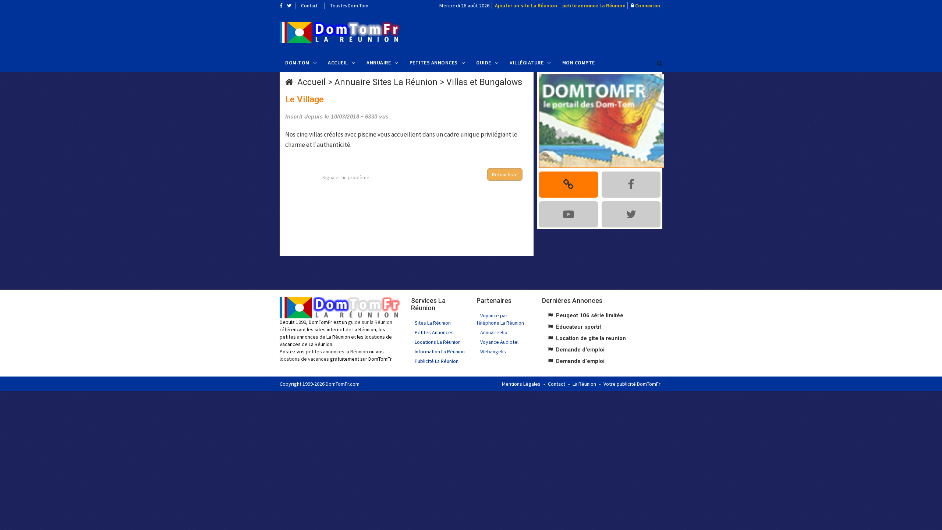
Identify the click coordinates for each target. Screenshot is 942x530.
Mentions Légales (521, 384)
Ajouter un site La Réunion (526, 5)
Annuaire (378, 62)
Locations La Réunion (438, 342)
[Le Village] (340, 32)
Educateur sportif (579, 327)
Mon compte (578, 62)
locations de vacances (304, 359)
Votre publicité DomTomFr (632, 384)
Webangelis (493, 351)
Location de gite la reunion (591, 338)
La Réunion (584, 384)
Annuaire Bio (493, 332)
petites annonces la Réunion (337, 351)
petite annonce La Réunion (594, 5)
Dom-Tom (297, 62)
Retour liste (505, 174)
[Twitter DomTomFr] (289, 5)
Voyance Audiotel (499, 342)
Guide (483, 62)
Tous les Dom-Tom (349, 6)
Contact (309, 6)
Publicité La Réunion (436, 361)
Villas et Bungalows (484, 82)
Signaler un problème (345, 177)
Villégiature (526, 62)
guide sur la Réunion (370, 322)
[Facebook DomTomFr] (281, 5)
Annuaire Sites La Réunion (386, 82)
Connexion (647, 5)
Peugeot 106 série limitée (589, 315)
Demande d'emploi (580, 349)
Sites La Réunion (433, 322)
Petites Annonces (434, 62)
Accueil (338, 62)
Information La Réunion (440, 351)
